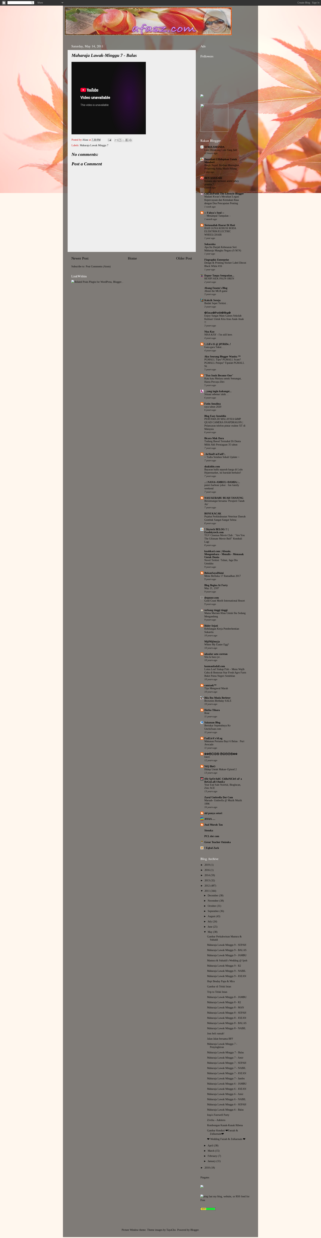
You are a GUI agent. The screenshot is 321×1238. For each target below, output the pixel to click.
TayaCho (171, 1229)
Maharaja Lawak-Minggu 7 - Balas (225, 1052)
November (213, 900)
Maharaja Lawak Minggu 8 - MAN (225, 1007)
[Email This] (116, 140)
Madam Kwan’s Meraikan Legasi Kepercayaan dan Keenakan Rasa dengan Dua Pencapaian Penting (221, 200)
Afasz (85, 139)
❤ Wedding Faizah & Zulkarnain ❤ (226, 1138)
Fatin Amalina (212, 403)
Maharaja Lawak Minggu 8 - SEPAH (226, 1012)
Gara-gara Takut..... (214, 347)
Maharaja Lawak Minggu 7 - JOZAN (226, 1073)
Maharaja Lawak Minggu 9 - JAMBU (227, 955)
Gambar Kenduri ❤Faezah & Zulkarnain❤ (222, 1132)
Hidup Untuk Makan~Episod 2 (220, 769)
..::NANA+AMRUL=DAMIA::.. (222, 482)
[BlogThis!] (120, 140)
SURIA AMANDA (214, 146)
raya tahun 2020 (212, 406)
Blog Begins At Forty (216, 585)
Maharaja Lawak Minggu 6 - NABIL (226, 1099)
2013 (207, 880)
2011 (207, 890)
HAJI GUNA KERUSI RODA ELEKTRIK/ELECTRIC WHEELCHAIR (220, 231)
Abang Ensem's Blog (215, 287)
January (212, 1161)
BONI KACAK (212, 513)
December (213, 895)
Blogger (194, 1229)
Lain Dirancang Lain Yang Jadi (220, 150)
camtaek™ (210, 685)
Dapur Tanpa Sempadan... (219, 275)
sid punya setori (213, 813)
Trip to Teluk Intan (217, 991)
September (214, 911)
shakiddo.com (212, 466)
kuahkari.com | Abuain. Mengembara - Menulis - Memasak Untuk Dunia (224, 554)
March (211, 1150)
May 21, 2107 (211, 588)
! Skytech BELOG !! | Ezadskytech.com (216, 531)
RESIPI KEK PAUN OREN (219, 278)
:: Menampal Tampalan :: (217, 215)
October (212, 905)
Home (132, 258)
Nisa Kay (209, 331)
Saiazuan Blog (212, 722)
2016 (207, 869)
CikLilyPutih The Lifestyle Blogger (224, 193)
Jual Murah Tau (213, 824)
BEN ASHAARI (213, 177)
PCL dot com (211, 836)
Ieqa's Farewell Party (218, 1114)
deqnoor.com (211, 597)
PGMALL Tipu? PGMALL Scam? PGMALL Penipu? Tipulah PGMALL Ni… (224, 363)
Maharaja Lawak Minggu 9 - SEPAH (226, 944)
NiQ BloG (209, 766)
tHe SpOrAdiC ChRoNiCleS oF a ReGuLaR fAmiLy (223, 780)
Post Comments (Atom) (98, 266)
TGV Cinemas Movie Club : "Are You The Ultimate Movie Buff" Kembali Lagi (224, 538)
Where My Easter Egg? (216, 644)
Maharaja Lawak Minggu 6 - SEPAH (226, 1104)
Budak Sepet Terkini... (216, 303)
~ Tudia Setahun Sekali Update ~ (221, 457)
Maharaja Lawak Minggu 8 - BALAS (227, 1023)
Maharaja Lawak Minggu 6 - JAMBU (227, 1083)
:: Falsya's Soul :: (214, 212)
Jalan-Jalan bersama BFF (220, 1038)
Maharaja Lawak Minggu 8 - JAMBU (227, 997)
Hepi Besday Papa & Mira (221, 981)
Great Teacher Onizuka (217, 842)
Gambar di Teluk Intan (219, 986)
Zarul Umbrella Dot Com (218, 797)
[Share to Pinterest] (130, 140)
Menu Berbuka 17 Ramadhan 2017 (222, 576)
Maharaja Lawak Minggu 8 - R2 (224, 1002)
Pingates (204, 1177)
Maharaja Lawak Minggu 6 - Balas (225, 1109)
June (210, 926)
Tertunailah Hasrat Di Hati (219, 225)
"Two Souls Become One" (218, 375)
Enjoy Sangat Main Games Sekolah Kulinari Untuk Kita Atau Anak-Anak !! (224, 319)
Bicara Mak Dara (214, 438)
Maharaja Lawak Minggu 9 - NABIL (226, 970)
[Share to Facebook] (127, 140)
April (211, 1145)
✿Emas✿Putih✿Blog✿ (217, 312)
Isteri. (207, 757)
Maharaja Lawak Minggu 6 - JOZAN (226, 1088)
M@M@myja (212, 641)
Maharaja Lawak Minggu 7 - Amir (225, 1057)
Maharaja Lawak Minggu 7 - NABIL (226, 1068)
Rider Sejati (211, 625)
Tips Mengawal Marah (216, 688)
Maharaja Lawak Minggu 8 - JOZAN (226, 1017)
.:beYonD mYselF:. (215, 454)
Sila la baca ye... (213, 657)
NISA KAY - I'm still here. (218, 334)
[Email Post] (109, 139)
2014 (207, 875)
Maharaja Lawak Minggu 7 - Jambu (226, 1078)
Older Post (184, 258)
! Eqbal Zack (211, 847)
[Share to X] (123, 140)
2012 (207, 885)
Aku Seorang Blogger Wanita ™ (222, 356)
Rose (206, 713)
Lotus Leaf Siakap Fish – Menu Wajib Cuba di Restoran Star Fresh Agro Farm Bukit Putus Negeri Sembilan (225, 672)
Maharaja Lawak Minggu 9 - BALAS (227, 950)
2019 (207, 864)
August (212, 916)
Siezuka (208, 830)
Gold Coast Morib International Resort (224, 600)
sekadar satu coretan (216, 653)
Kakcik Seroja (212, 300)
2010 (207, 1167)
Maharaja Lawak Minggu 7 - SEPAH (226, 1062)
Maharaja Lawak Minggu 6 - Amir (225, 1094)
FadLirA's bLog (213, 738)
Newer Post (80, 258)
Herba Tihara (212, 710)
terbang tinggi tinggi (216, 610)
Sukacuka (209, 244)
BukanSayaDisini (214, 572)
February (213, 1155)
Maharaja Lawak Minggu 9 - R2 (224, 965)
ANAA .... (209, 818)
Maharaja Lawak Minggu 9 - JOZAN (226, 976)
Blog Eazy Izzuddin (215, 415)
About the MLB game (215, 291)
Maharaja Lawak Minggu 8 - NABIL (226, 1028)
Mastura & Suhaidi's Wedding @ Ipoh (227, 960)
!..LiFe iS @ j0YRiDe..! (217, 344)
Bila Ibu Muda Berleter (217, 697)
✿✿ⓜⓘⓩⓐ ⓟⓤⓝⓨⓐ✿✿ (220, 753)
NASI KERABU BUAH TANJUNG (223, 497)
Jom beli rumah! (215, 1033)
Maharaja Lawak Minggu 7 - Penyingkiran (222, 1045)
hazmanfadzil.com (214, 666)
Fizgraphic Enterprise (216, 259)
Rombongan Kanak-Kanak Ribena (225, 1125)
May (210, 931)
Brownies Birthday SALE (217, 700)
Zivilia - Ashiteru (216, 1120)
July (210, 921)
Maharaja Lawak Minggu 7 (94, 145)
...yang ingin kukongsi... (218, 391)
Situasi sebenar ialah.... (216, 394)
